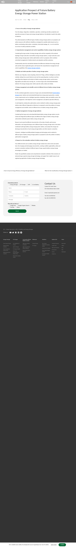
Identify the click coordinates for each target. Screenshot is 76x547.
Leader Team (54, 245)
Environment (54, 249)
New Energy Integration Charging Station (46, 245)
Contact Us (54, 1)
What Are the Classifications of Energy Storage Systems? (58, 170)
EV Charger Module (16, 249)
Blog (29, 19)
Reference (35, 1)
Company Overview (55, 243)
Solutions (44, 239)
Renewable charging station (16, 256)
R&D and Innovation (55, 247)
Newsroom (64, 243)
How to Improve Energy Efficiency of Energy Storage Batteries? (19, 170)
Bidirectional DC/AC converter (6, 253)
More (63, 239)
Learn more (54, 544)
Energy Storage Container (6, 246)
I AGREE (62, 544)
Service (53, 251)
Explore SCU (47, 1)
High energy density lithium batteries (26, 248)
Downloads (64, 251)
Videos (63, 245)
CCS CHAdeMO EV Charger (16, 244)
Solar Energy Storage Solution (46, 251)
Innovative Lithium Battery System (27, 240)
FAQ (62, 249)
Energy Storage (20, 1)
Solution (42, 1)
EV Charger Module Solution (45, 254)
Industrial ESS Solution (46, 248)
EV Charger (28, 1)
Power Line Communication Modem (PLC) (16, 252)
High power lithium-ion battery (26, 244)
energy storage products (34, 68)
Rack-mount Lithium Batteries (26, 251)
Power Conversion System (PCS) (6, 250)
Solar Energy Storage (7, 243)
